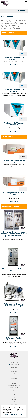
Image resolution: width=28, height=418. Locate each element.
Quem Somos (14, 371)
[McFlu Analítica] (5, 3)
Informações (17, 414)
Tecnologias (14, 376)
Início (14, 370)
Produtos (14, 375)
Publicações (14, 378)
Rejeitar (10, 414)
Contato (14, 380)
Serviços (14, 373)
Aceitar (5, 414)
